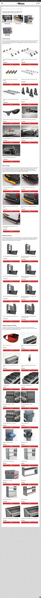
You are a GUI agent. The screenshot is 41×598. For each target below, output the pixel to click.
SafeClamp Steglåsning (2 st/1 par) (9, 138)
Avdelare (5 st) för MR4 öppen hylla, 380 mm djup (29, 346)
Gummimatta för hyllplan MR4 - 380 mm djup (10, 518)
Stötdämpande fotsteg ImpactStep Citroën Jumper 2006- (10, 227)
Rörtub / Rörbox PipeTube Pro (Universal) (28, 119)
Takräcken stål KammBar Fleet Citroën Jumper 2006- (29, 60)
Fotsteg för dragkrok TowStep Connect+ (28, 187)
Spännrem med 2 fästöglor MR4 (8, 461)
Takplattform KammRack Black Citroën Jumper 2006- (11, 100)
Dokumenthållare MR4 (25, 423)
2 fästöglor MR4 (24, 461)
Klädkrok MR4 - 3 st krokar (7, 480)
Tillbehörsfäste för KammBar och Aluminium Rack (11, 119)
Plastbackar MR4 (6, 385)
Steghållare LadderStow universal (27, 138)
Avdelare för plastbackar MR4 (26, 385)
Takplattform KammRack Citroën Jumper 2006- (29, 79)
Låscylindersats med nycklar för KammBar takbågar (10, 80)
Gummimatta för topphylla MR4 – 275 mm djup (29, 518)
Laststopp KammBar (24, 99)
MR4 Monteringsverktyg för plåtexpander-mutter (28, 366)
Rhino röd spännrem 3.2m (7, 345)
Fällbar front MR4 (24, 499)
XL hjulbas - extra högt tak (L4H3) (17, 8)
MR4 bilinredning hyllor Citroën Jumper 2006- (10, 256)
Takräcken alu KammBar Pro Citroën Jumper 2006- (10, 60)
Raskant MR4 (23, 480)
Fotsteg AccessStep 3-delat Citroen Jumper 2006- (28, 207)
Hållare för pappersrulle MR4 (8, 442)
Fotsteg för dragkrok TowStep (8, 187)
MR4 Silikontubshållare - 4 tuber (26, 404)
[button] (39, 3)
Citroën (5, 8)
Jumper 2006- (9, 8)
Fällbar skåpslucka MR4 (7, 499)
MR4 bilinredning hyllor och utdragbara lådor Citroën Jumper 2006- (28, 257)
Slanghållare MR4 (24, 442)
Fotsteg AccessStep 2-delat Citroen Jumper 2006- (10, 207)
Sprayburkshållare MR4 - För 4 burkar (9, 423)
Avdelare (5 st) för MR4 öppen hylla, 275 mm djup (10, 366)
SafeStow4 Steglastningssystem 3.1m (9, 157)
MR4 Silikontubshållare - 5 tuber (8, 404)
